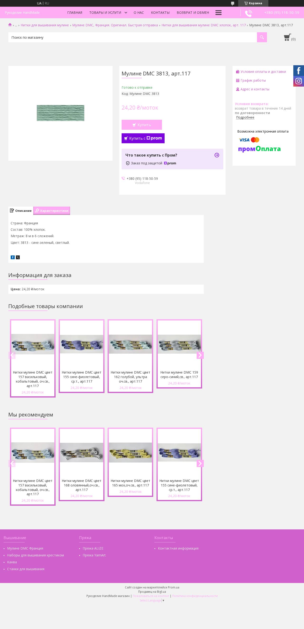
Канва (12, 562)
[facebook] (13, 258)
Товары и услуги (105, 12)
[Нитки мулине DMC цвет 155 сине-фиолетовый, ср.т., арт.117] (81, 344)
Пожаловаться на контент (151, 596)
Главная (74, 12)
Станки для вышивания (25, 569)
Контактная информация (178, 548)
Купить (144, 124)
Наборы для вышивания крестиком (35, 555)
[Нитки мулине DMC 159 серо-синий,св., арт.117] (179, 344)
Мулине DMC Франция (25, 548)
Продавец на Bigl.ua (152, 592)
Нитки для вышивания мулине (45, 25)
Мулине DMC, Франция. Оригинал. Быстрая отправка (115, 25)
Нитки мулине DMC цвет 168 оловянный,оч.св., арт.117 (81, 485)
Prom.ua (173, 587)
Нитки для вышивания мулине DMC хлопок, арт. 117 (204, 25)
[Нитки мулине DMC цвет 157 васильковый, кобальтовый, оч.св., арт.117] (32, 344)
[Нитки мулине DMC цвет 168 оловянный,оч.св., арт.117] (81, 452)
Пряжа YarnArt (94, 555)
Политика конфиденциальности (195, 596)
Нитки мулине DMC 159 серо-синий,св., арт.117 (179, 374)
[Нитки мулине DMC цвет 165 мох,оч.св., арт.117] (130, 452)
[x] (18, 258)
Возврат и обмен (193, 12)
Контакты (160, 12)
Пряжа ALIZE (93, 548)
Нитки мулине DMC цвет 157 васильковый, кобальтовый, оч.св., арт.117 (32, 379)
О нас (139, 12)
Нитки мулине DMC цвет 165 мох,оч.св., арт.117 (130, 482)
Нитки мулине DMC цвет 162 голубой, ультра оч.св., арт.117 (130, 377)
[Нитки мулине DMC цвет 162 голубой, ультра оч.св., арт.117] (130, 344)
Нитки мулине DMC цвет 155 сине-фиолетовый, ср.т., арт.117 (81, 377)
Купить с (137, 138)
